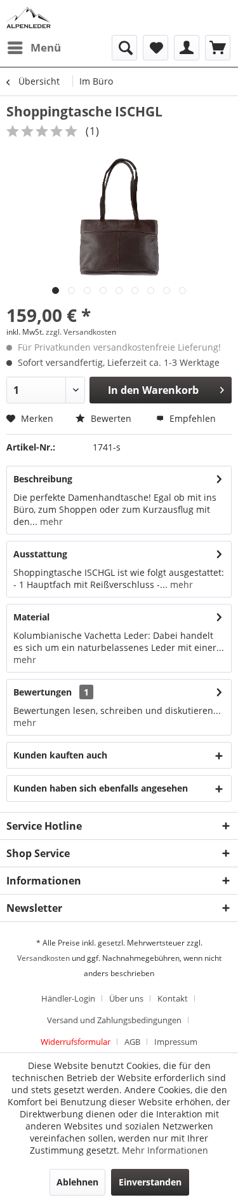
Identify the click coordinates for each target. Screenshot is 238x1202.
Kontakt (172, 998)
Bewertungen (42, 692)
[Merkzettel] (155, 47)
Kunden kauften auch (60, 755)
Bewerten (109, 418)
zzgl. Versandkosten (81, 331)
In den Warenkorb (153, 390)
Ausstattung (40, 554)
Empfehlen (191, 418)
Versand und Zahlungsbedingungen (114, 1020)
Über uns (126, 998)
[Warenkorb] (217, 47)
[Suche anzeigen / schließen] (124, 47)
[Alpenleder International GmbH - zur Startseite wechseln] (28, 17)
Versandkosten (43, 958)
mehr (50, 521)
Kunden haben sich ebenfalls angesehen (100, 788)
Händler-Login (68, 998)
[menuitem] (33, 47)
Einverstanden (150, 1182)
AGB (132, 1041)
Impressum (175, 1041)
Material (31, 617)
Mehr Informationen (165, 1150)
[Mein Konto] (186, 47)
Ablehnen (77, 1182)
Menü (45, 47)
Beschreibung (42, 479)
